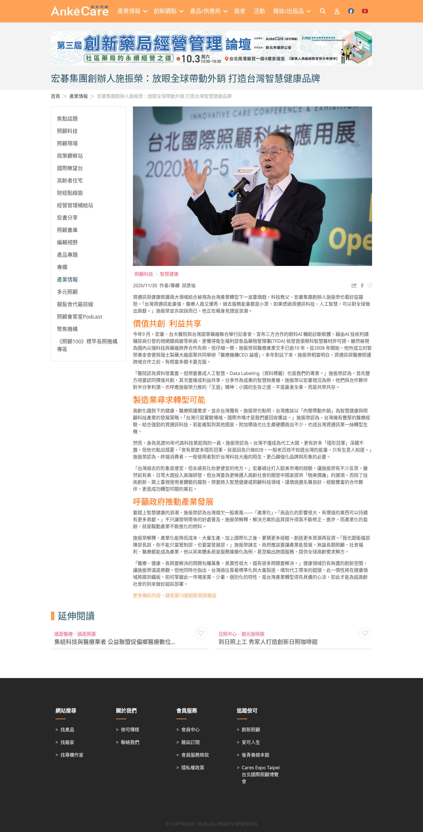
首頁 (55, 96)
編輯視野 (67, 242)
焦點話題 (67, 118)
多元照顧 (67, 291)
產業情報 (78, 96)
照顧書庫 (67, 229)
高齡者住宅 (70, 180)
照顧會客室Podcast (79, 316)
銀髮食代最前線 (75, 304)
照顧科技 (67, 130)
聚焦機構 (67, 328)
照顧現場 (67, 143)
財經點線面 (70, 192)
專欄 (62, 267)
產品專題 (67, 254)
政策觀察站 (70, 155)
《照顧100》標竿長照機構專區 (87, 345)
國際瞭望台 (70, 168)
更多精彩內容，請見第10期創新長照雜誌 (174, 595)
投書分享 (67, 217)
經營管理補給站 (75, 205)
